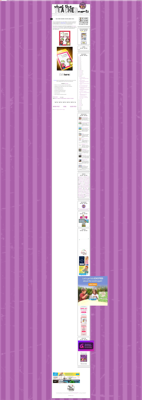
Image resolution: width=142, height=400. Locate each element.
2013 (79, 69)
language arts (74, 14)
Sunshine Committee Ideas (85, 127)
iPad (79, 197)
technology (82, 197)
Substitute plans (84, 192)
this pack (66, 83)
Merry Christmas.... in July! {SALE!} (83, 97)
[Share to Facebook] (62, 97)
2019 (79, 62)
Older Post (73, 106)
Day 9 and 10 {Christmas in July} (83, 85)
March (80, 103)
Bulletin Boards (80, 178)
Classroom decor (81, 179)
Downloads (87, 183)
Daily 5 (82, 183)
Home (56, 14)
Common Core (87, 179)
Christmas (87, 178)
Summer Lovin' (81, 98)
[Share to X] (61, 97)
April (80, 102)
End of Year (82, 184)
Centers (84, 178)
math (67, 14)
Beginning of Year (82, 177)
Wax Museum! (83, 165)
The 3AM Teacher (74, 392)
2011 (79, 108)
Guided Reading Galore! (85, 117)
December (81, 70)
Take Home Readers (63, 98)
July (80, 76)
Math (86, 188)
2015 (79, 67)
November (81, 71)
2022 (79, 59)
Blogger (73, 395)
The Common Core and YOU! (85, 122)
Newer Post (56, 106)
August (81, 75)
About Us (61, 14)
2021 (79, 60)
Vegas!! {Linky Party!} (82, 80)
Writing (83, 196)
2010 (79, 109)
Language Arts (86, 187)
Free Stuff (86, 184)
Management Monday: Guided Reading (85, 149)
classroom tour (87, 196)
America (83, 176)
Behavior (87, 177)
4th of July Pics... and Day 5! (82, 91)
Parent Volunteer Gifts (80, 190)
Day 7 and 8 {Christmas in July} (83, 86)
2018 (79, 63)
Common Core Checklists (83, 180)
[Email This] (60, 97)
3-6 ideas (79, 176)
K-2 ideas (80, 187)
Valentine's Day (83, 195)
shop (87, 14)
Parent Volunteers (86, 190)
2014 (79, 68)
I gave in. (83, 133)
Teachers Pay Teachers (70, 98)
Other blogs (86, 189)
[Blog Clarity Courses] (84, 275)
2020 (80, 61)
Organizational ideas (80, 189)
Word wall (80, 196)
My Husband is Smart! (82, 77)
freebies (81, 14)
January (81, 105)
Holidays (80, 186)
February (81, 104)
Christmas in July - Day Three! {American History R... (83, 94)
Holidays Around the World (86, 186)
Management (80, 188)
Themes (79, 195)
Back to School (57, 98)
